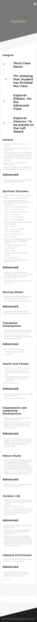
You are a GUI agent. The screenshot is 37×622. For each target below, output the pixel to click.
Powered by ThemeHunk (25, 619)
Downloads (7, 579)
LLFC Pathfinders (8, 619)
